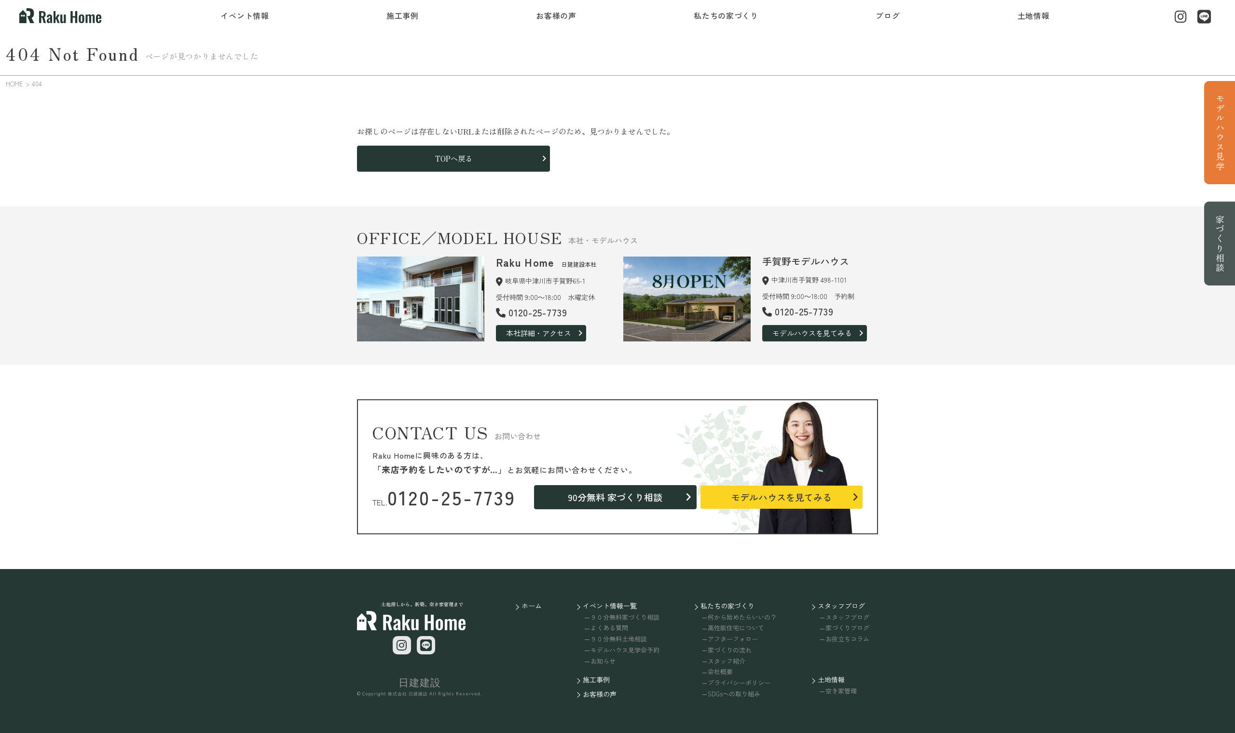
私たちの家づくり (726, 15)
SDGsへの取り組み (734, 693)
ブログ (888, 15)
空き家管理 (841, 690)
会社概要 (720, 671)
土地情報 (1033, 15)
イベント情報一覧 (610, 606)
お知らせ (602, 660)
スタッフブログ (841, 606)
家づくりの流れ (730, 649)
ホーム (531, 606)
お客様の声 (556, 15)
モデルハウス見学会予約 (624, 649)
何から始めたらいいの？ (742, 617)
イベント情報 (244, 15)
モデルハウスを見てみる (812, 333)
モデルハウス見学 (1220, 132)
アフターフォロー (733, 638)
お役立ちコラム (847, 638)
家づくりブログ (847, 627)
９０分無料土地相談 (618, 638)
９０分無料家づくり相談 (624, 617)
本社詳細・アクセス (538, 333)
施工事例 (402, 15)
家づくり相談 (1220, 243)
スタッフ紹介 (726, 660)
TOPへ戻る (453, 158)
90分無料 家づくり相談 (615, 496)
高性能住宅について (736, 627)
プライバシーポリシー (739, 682)
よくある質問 (609, 627)
